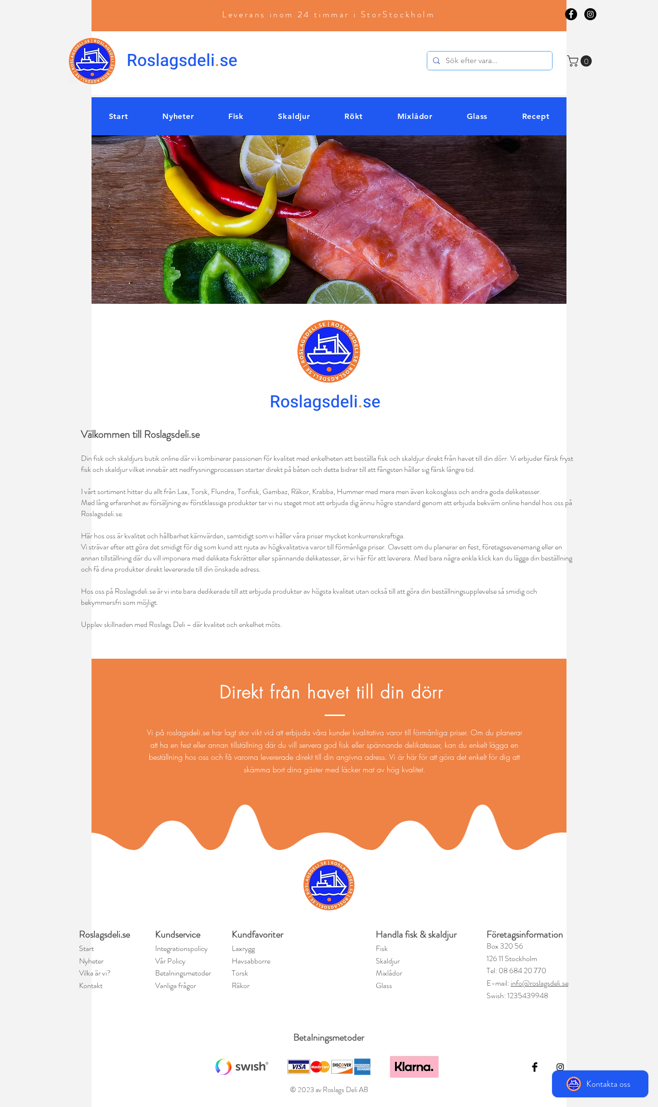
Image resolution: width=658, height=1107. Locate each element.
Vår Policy (170, 960)
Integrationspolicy (181, 948)
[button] (580, 60)
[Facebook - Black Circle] (571, 14)
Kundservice (177, 934)
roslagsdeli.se (188, 732)
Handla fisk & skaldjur (416, 934)
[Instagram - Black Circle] (590, 14)
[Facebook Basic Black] (535, 1067)
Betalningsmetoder (328, 1037)
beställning (167, 757)
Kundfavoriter (258, 934)
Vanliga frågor (175, 985)
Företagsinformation (525, 934)
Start (86, 948)
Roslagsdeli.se (104, 934)
